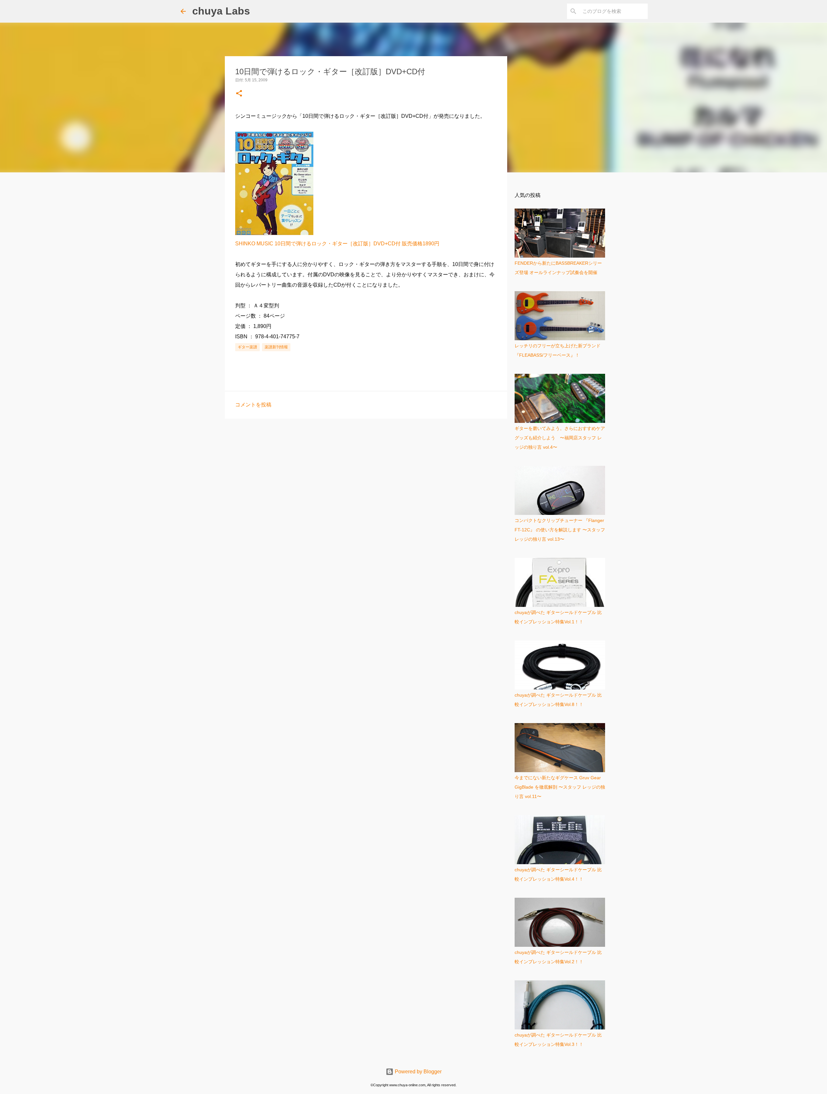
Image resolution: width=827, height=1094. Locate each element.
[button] (239, 93)
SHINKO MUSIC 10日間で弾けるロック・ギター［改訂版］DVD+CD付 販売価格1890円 (337, 243)
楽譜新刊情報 (276, 347)
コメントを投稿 (253, 404)
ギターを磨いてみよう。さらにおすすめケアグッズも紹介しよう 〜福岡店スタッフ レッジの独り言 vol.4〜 (560, 438)
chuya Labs (221, 11)
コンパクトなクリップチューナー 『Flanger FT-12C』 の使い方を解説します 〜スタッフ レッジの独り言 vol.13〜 (560, 530)
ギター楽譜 (247, 347)
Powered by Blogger (417, 1071)
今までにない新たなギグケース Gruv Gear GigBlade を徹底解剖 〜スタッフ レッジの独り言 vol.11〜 (560, 787)
